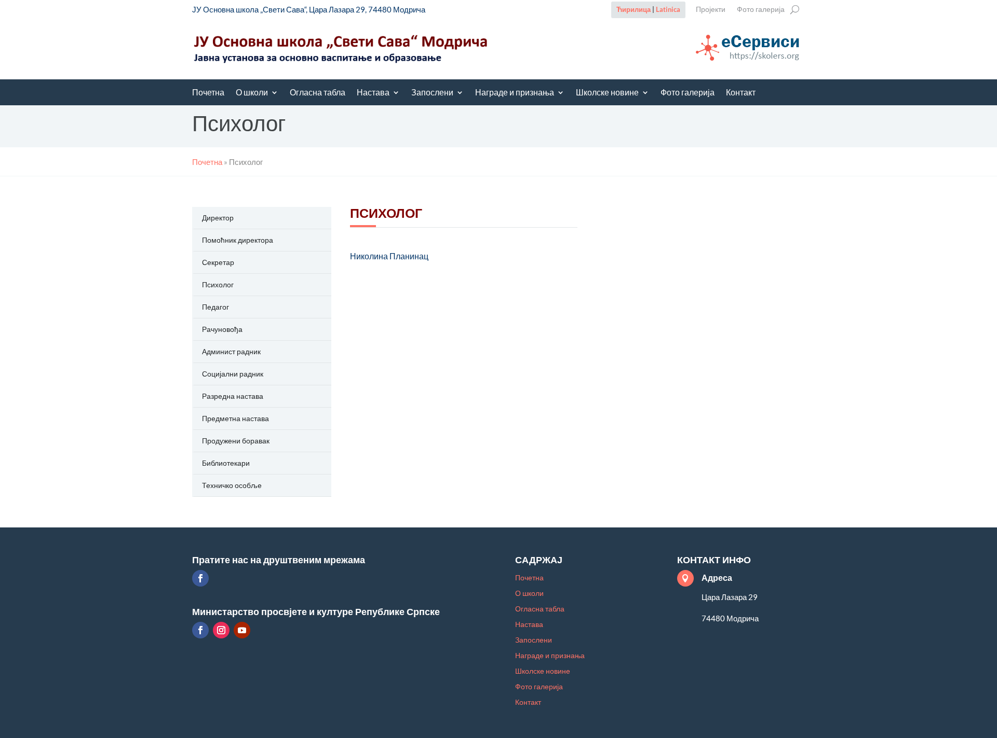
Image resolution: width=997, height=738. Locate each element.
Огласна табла (317, 93)
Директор (218, 217)
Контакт (741, 93)
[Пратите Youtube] (242, 630)
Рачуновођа (222, 329)
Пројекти (710, 9)
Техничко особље (232, 485)
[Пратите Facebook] (200, 578)
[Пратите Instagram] (221, 630)
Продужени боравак (236, 440)
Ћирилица (633, 9)
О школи (252, 93)
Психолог (218, 284)
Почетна (208, 93)
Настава (373, 93)
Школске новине (607, 93)
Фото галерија (761, 9)
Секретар (218, 262)
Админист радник (231, 351)
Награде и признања (514, 93)
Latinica (668, 9)
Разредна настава (232, 396)
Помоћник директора (237, 239)
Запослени (432, 93)
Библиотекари (226, 462)
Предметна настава (235, 418)
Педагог (215, 306)
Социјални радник (232, 373)
